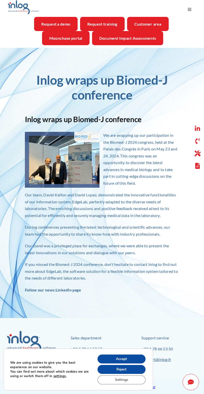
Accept (121, 359)
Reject (121, 369)
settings (59, 376)
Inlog (152, 264)
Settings (121, 379)
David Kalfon (54, 194)
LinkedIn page (68, 289)
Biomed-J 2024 (123, 142)
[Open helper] (191, 382)
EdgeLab (79, 201)
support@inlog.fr (156, 359)
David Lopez (86, 194)
